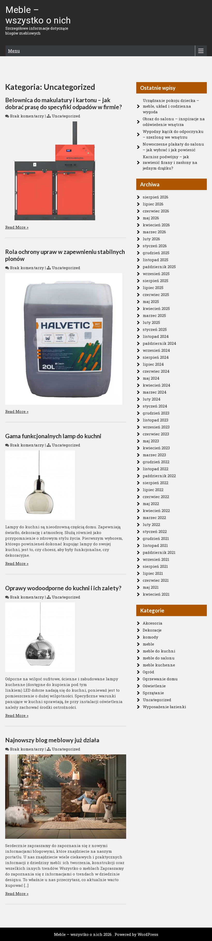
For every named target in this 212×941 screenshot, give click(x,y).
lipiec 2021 (153, 573)
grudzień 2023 (156, 413)
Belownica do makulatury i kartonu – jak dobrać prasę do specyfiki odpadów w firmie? (63, 103)
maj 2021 (151, 587)
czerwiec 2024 (156, 371)
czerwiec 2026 (156, 210)
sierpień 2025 (155, 280)
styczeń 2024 (155, 406)
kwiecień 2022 (156, 510)
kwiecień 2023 (156, 447)
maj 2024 (151, 378)
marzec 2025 (154, 315)
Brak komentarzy (27, 115)
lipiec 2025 (153, 287)
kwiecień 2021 (156, 594)
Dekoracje (152, 630)
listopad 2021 (155, 545)
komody (150, 637)
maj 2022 (151, 503)
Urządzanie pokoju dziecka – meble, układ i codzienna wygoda (171, 106)
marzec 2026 (154, 231)
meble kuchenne (159, 664)
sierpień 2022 (155, 482)
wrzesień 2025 (156, 273)
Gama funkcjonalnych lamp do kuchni (53, 436)
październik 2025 (159, 266)
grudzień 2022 (156, 461)
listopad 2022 (155, 468)
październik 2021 (159, 552)
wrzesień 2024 (156, 350)
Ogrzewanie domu (160, 678)
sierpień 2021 (155, 566)
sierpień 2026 (155, 197)
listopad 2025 (155, 259)
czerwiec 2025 (156, 294)
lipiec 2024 (153, 364)
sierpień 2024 (156, 357)
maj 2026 (151, 217)
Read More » (16, 227)
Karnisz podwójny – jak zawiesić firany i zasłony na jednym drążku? (170, 162)
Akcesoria (152, 623)
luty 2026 (151, 238)
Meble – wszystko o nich (38, 15)
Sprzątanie (153, 692)
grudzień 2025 (156, 252)
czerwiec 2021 (156, 580)
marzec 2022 (154, 517)
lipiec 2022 (153, 489)
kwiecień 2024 (156, 385)
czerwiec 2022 (156, 496)
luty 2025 (151, 322)
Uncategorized (66, 115)
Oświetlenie (154, 685)
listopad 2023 (155, 419)
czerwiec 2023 (156, 433)
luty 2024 (152, 399)
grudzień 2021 (156, 538)
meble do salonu (159, 657)
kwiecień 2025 (156, 308)
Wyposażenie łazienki (164, 706)
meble (148, 644)
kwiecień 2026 (156, 224)
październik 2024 (159, 343)
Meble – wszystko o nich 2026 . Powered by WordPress (106, 934)
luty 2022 (151, 524)
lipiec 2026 (153, 203)
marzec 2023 (154, 454)
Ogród (148, 671)
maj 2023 (151, 440)
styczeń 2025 (155, 329)
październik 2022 (159, 475)
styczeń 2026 (155, 245)
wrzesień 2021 (156, 559)
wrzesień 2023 (156, 426)
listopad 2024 (156, 336)
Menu (14, 50)
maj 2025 (151, 301)
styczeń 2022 (155, 531)
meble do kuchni (159, 650)
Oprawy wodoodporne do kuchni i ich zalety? (63, 588)
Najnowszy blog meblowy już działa (52, 740)
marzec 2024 (154, 392)
